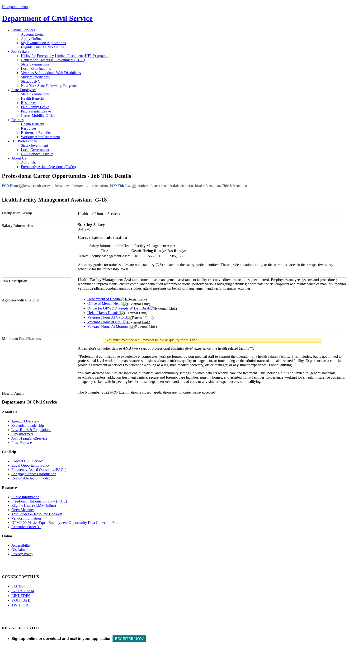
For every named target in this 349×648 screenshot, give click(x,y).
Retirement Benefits (36, 133)
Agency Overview (25, 421)
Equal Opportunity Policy (30, 465)
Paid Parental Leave (36, 111)
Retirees (17, 120)
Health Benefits (32, 98)
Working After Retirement (40, 137)
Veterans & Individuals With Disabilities (51, 73)
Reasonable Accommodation (32, 478)
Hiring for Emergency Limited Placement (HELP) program (65, 56)
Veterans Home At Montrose (108, 326)
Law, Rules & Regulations (31, 430)
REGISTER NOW (129, 639)
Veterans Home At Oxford (107, 317)
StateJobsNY (31, 81)
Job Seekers (20, 51)
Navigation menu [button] (15, 7)
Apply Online (31, 39)
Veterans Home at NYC (105, 322)
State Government (34, 145)
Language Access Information (33, 474)
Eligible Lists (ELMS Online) (43, 47)
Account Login (32, 34)
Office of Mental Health (105, 303)
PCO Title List (120, 186)
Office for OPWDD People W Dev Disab (118, 308)
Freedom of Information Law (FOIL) (39, 501)
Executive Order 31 (26, 527)
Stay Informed (22, 434)
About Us (18, 158)
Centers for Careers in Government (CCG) (53, 60)
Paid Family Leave (35, 107)
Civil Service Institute (37, 154)
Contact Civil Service (27, 461)
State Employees (23, 90)
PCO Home (10, 186)
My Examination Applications (43, 43)
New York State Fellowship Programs (49, 86)
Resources (28, 103)
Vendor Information (26, 518)
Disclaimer (19, 550)
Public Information (25, 497)
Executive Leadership (27, 425)
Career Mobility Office (38, 115)
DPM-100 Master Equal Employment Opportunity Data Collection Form (65, 523)
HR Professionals (24, 141)
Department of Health (103, 299)
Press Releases (22, 443)
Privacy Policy (22, 554)
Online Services (23, 30)
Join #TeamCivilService (29, 438)
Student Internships (35, 77)
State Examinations (35, 64)
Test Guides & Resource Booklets (36, 514)
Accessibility (21, 545)
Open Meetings (22, 510)
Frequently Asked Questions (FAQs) (48, 167)
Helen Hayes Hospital (103, 313)
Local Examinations (36, 68)
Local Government (35, 150)
